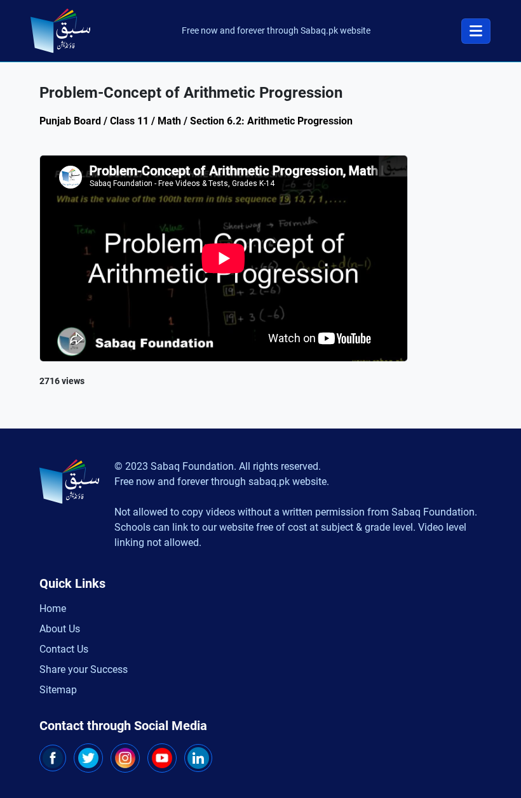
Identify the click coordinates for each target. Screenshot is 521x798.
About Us (59, 629)
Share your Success (83, 669)
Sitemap (58, 690)
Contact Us (63, 649)
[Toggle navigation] (476, 31)
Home (52, 608)
